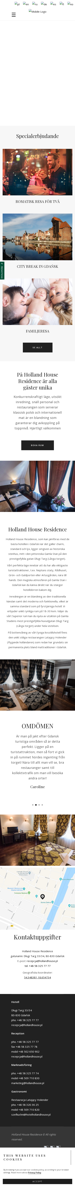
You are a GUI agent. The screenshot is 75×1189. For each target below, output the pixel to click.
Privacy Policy (34, 1172)
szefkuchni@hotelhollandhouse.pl (31, 1114)
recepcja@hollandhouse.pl (42, 961)
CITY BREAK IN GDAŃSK (37, 266)
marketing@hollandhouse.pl (27, 1083)
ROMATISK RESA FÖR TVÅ (38, 201)
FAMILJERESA (37, 330)
